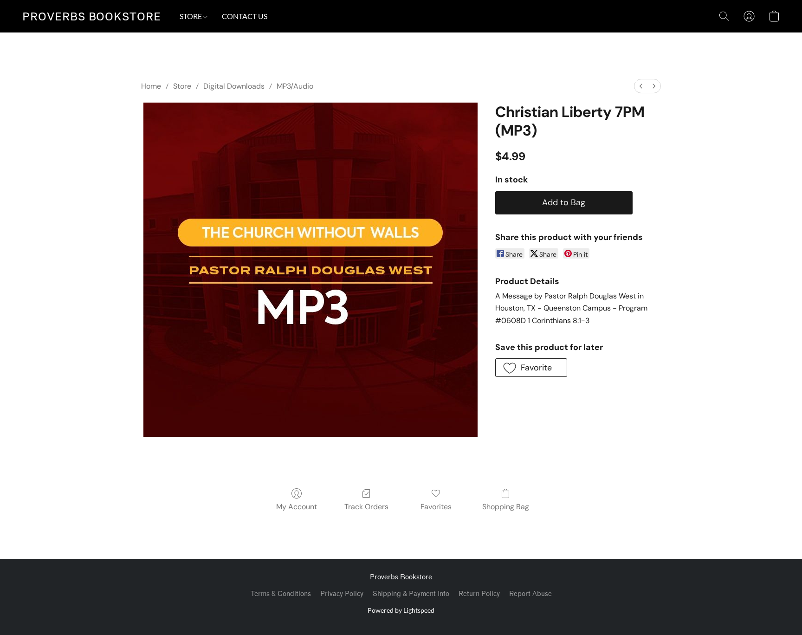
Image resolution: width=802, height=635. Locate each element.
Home (151, 86)
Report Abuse (530, 594)
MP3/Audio (295, 86)
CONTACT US (244, 16)
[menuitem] (640, 86)
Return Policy (479, 594)
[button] (91, 16)
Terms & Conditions (281, 594)
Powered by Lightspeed (401, 610)
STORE (191, 16)
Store (182, 86)
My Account (296, 507)
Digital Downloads (234, 86)
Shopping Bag (505, 507)
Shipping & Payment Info (411, 594)
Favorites (436, 507)
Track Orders (366, 507)
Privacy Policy (341, 594)
